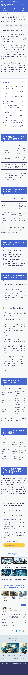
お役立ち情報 (10, 13)
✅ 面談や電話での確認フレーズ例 (14, 105)
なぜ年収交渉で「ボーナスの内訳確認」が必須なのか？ (13, 87)
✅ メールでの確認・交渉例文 (13, 107)
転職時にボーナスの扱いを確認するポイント (13, 97)
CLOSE (22, 82)
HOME (2, 663)
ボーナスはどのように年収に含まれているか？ (13, 92)
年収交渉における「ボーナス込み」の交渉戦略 (13, 112)
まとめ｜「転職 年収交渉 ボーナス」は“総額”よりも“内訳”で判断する (13, 121)
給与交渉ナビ (7, 5)
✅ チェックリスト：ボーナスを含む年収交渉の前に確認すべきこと (14, 125)
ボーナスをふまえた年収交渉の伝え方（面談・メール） (13, 102)
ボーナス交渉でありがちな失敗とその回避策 (13, 116)
